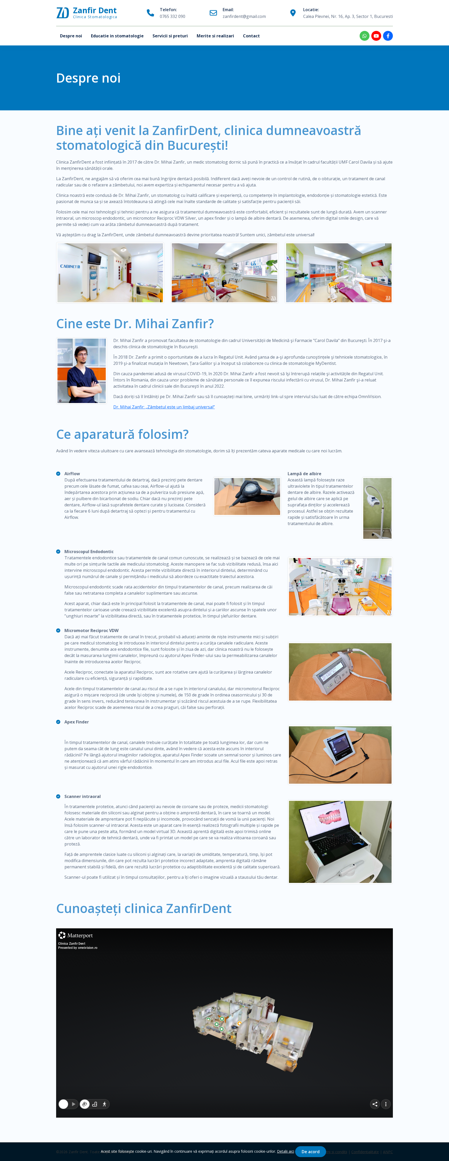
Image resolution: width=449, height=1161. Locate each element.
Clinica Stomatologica (95, 12)
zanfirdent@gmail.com (244, 13)
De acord (311, 1152)
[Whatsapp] (364, 36)
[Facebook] (388, 36)
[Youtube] (376, 36)
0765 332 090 (172, 13)
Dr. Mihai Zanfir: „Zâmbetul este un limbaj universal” (164, 407)
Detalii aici (285, 1151)
